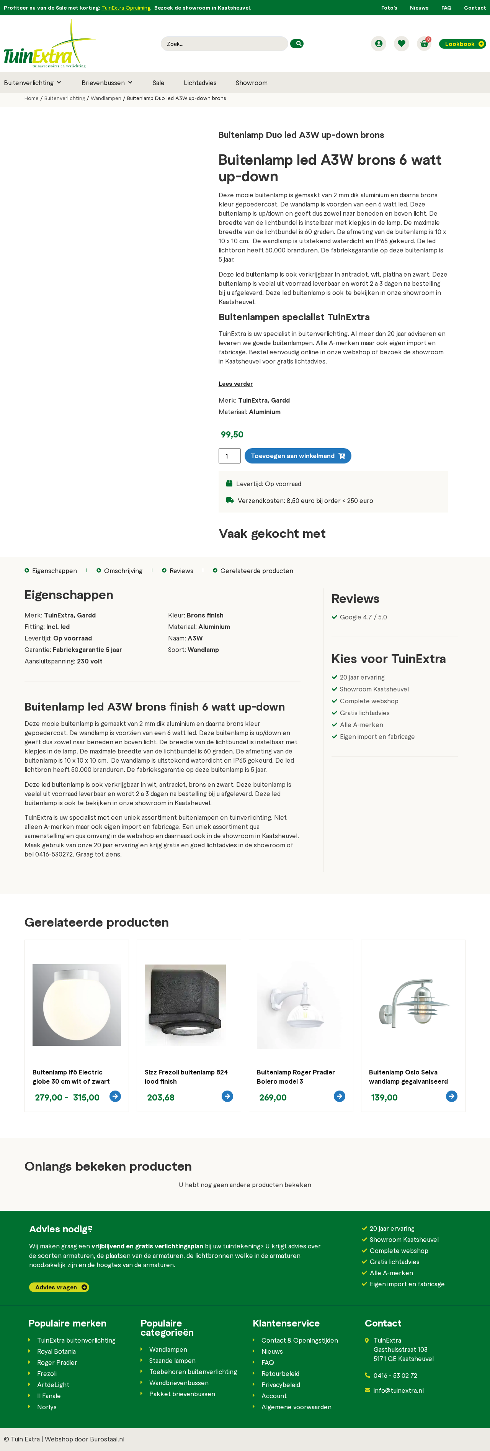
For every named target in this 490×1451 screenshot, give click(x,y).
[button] (33, 82)
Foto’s (389, 7)
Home (31, 98)
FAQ (446, 7)
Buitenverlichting (64, 98)
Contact (475, 7)
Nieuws (419, 7)
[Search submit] (297, 43)
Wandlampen (106, 98)
